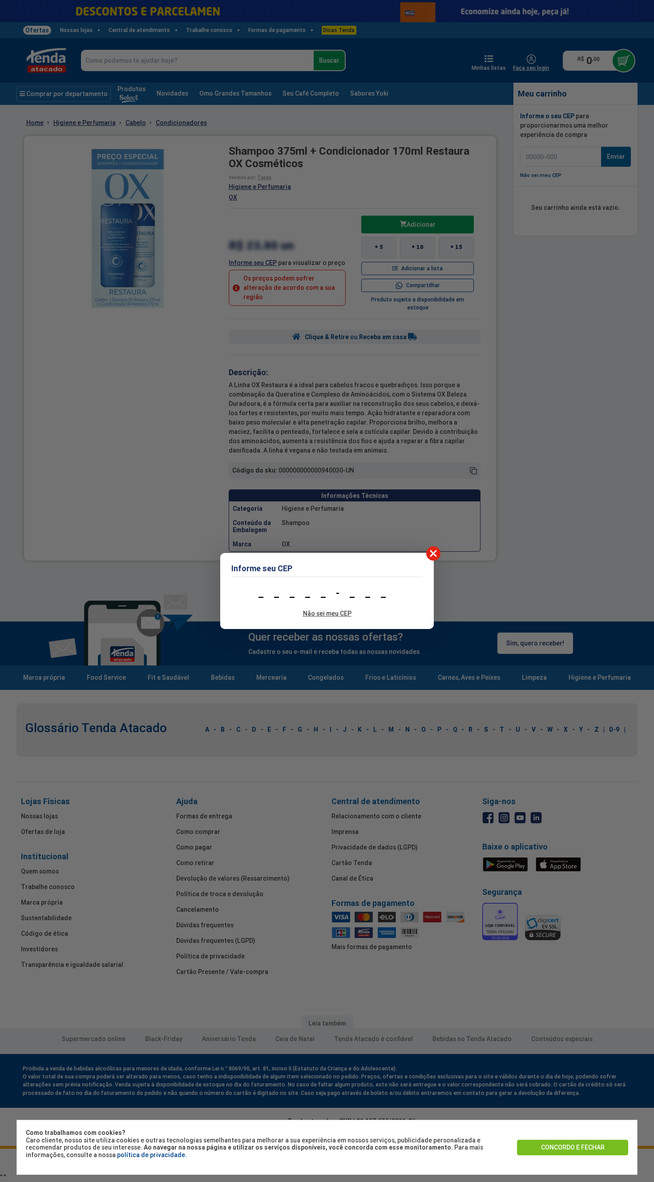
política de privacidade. (152, 1155)
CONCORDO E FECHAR (573, 1147)
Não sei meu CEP (327, 613)
